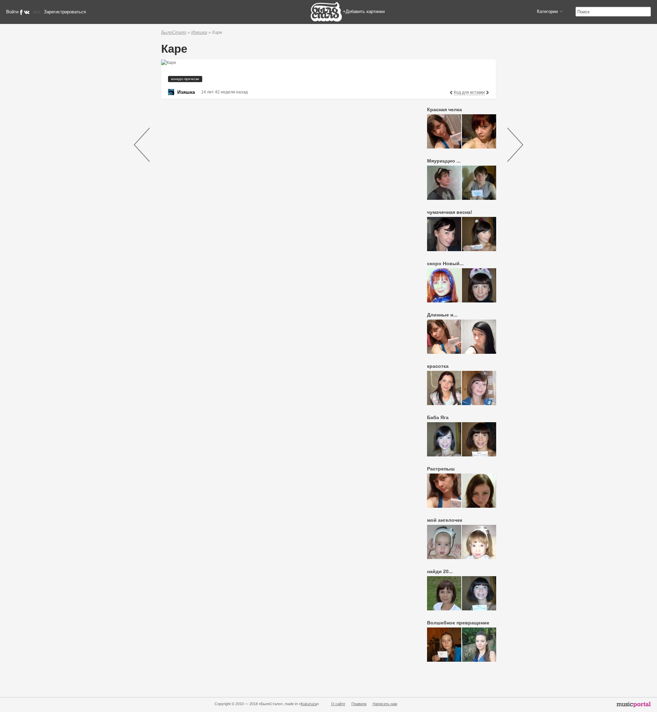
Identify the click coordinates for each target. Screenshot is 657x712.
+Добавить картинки (364, 11)
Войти (12, 11)
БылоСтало (173, 32)
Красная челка (444, 109)
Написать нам (385, 704)
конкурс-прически (185, 79)
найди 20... (440, 571)
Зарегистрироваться (65, 11)
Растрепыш (441, 468)
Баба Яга (438, 417)
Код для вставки (469, 92)
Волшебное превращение (458, 622)
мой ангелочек (444, 520)
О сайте (338, 704)
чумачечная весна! (449, 212)
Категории (548, 11)
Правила (358, 704)
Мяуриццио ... (444, 161)
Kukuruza (309, 704)
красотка (438, 366)
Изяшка (199, 32)
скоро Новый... (445, 263)
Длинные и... (442, 315)
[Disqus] (282, 190)
